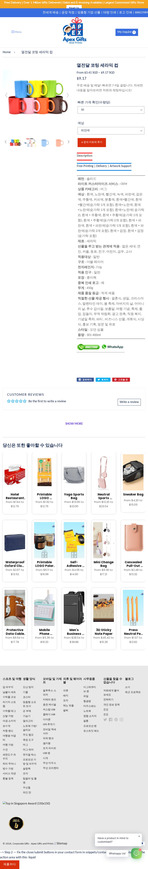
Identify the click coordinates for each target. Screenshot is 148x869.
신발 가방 (8, 716)
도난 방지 (28, 687)
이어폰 (47, 719)
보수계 (6, 726)
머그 (25, 745)
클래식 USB (49, 714)
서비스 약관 (9, 773)
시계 (45, 758)
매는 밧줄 (68, 705)
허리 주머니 (9, 764)
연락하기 (108, 699)
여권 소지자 (9, 721)
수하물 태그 (9, 711)
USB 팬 (46, 753)
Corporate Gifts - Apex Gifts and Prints (33, 843)
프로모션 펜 (90, 726)
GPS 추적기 (49, 724)
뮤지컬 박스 (29, 755)
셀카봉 (47, 743)
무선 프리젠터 (51, 768)
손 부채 (27, 711)
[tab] (84, 156)
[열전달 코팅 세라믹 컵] (15, 142)
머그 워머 (28, 749)
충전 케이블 (49, 704)
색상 (81, 123)
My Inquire (126, 32)
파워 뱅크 (48, 738)
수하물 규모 (9, 697)
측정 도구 (28, 740)
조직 (25, 773)
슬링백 (27, 768)
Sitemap (61, 843)
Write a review (129, 402)
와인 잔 (27, 792)
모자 (65, 700)
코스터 (27, 697)
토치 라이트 (49, 748)
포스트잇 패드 (91, 731)
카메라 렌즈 (49, 699)
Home (7, 52)
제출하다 (9, 864)
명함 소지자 (90, 716)
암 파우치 (8, 687)
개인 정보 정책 (111, 704)
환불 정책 (8, 778)
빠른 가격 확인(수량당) (94, 102)
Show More (74, 424)
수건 (5, 749)
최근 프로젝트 (133, 692)
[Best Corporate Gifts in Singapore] (16, 835)
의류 (65, 690)
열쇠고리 (28, 721)
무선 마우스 (49, 763)
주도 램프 (28, 735)
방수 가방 (8, 768)
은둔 (105, 709)
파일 (85, 696)
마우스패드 (89, 706)
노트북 (87, 711)
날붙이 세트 (9, 692)
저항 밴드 (8, 731)
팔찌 (65, 710)
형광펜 (87, 701)
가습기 (27, 716)
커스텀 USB (49, 709)
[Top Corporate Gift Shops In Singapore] (26, 803)
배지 (65, 695)
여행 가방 (8, 745)
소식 (127, 687)
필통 (85, 721)
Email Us (74, 8)
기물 (25, 692)
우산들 (27, 787)
